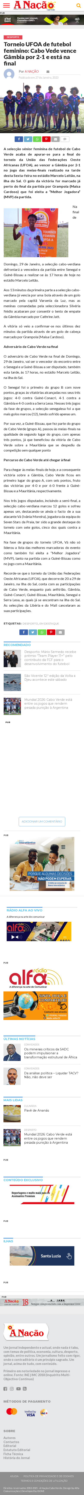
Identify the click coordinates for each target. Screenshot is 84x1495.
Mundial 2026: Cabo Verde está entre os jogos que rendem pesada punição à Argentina (48, 700)
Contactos (11, 1438)
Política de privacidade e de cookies (48, 1472)
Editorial (9, 1442)
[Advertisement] (42, 765)
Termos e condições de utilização (44, 1477)
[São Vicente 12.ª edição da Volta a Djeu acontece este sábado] (12, 678)
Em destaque (49, 619)
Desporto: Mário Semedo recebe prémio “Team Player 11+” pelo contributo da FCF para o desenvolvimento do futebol (50, 654)
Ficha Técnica (13, 1450)
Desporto (30, 619)
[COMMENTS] (64, 134)
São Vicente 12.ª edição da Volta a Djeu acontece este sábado (49, 674)
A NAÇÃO (32, 68)
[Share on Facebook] (19, 134)
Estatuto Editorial (16, 1446)
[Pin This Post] (46, 134)
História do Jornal (16, 1454)
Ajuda (14, 1472)
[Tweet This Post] (28, 134)
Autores (9, 1434)
